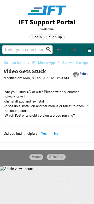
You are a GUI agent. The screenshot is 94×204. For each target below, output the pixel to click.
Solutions (56, 157)
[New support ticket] (59, 49)
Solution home (15, 63)
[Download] (37, 97)
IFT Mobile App (43, 63)
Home (36, 157)
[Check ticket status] (74, 49)
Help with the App (74, 63)
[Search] (50, 49)
